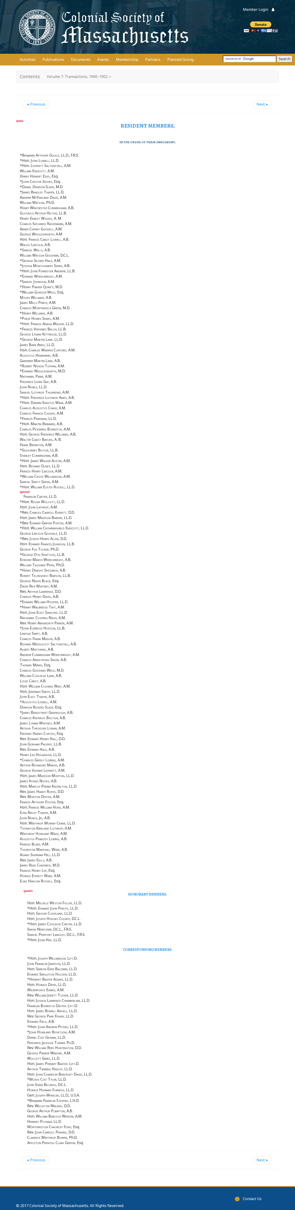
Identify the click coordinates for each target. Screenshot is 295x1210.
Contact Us (252, 1198)
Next (262, 104)
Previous (36, 104)
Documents (81, 59)
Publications (53, 59)
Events (103, 59)
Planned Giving (180, 59)
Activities (27, 59)
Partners (152, 59)
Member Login (255, 9)
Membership (127, 59)
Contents (30, 76)
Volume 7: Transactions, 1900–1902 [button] (78, 76)
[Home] (102, 27)
